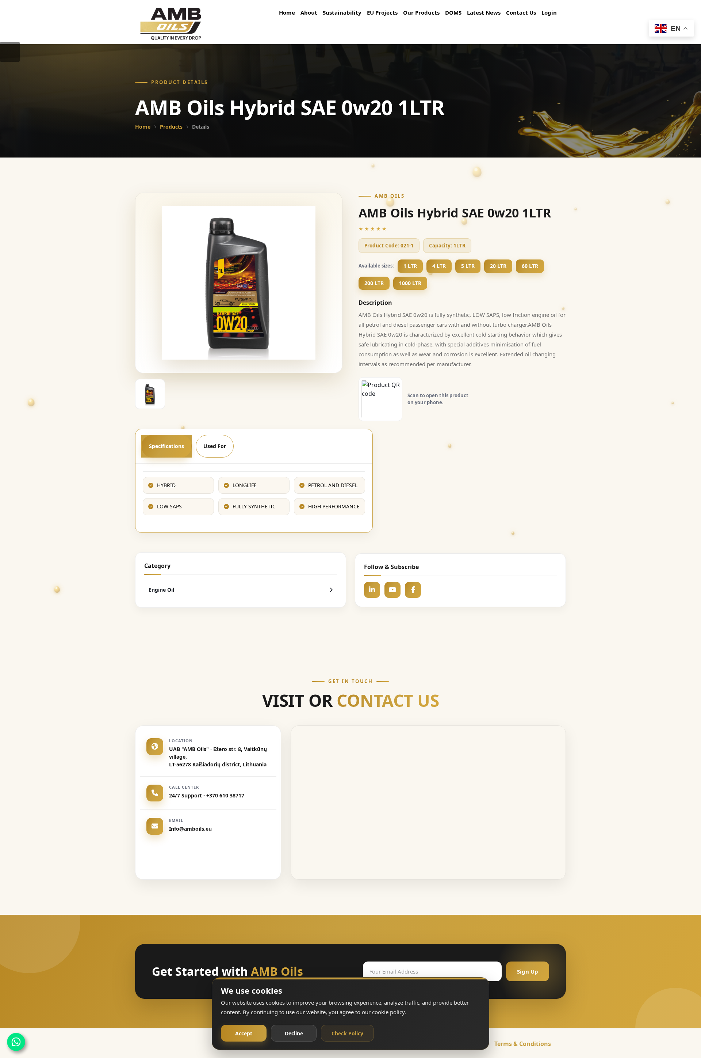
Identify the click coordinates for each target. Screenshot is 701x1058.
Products (171, 126)
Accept (243, 1033)
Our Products (421, 12)
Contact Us (521, 12)
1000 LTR (410, 283)
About (308, 12)
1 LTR (410, 265)
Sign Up (527, 971)
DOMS (453, 12)
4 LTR (439, 265)
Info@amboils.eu (190, 829)
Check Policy (347, 1033)
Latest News (484, 12)
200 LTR (374, 283)
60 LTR (530, 265)
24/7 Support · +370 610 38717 (206, 795)
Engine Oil (161, 589)
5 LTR (468, 265)
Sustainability (342, 12)
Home (287, 12)
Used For (214, 446)
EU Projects (382, 12)
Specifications (166, 446)
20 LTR (498, 265)
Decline (294, 1033)
